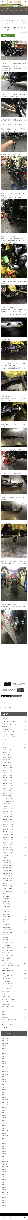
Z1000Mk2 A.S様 (6, 696)
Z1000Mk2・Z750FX (17, 696)
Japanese (6, 35)
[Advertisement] (14, 664)
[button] (20, 707)
